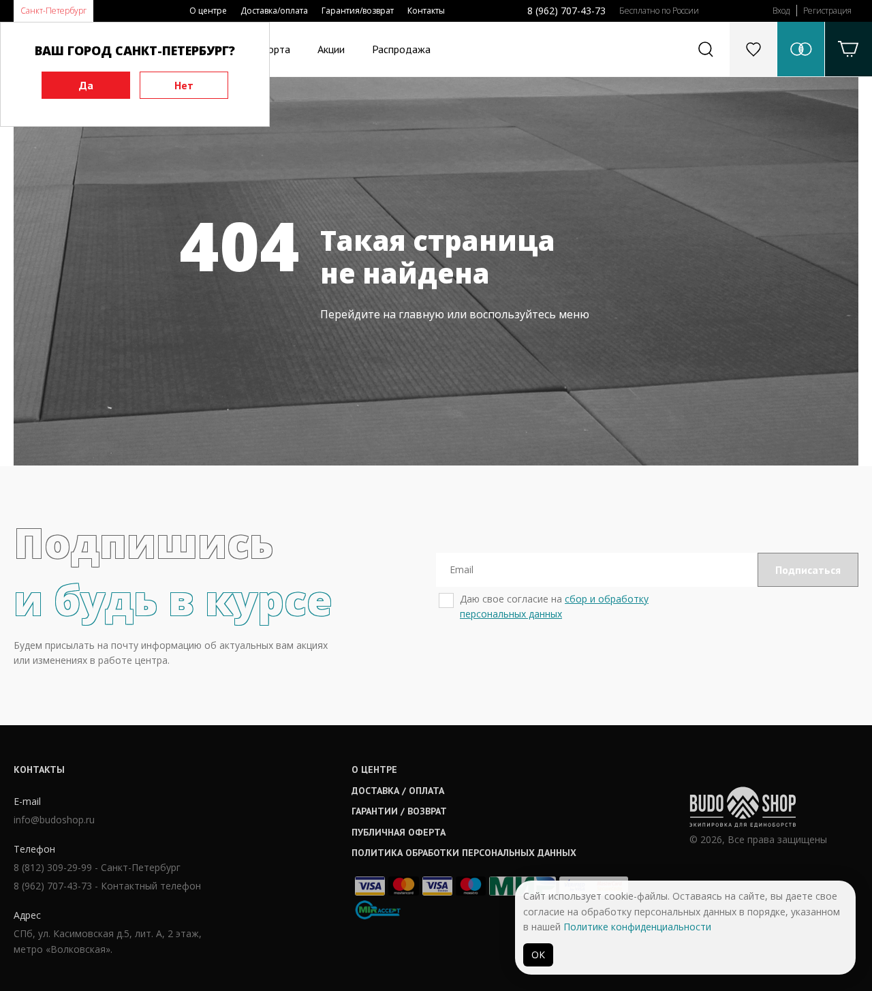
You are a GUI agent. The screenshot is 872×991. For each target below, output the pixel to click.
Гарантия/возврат (358, 10)
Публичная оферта (399, 832)
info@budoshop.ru (54, 819)
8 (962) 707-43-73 (566, 10)
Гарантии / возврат (399, 811)
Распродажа (401, 49)
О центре (208, 10)
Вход (781, 10)
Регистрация (827, 10)
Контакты (426, 10)
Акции (331, 49)
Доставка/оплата (274, 10)
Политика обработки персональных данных (464, 853)
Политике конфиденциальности (637, 926)
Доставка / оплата (398, 790)
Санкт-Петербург (53, 10)
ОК (538, 954)
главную (421, 314)
